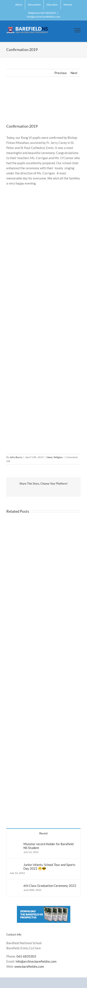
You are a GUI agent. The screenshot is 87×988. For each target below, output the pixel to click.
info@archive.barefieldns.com (43, 16)
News (49, 457)
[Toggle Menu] (78, 30)
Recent (43, 833)
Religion (58, 457)
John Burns (16, 457)
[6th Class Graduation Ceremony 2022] (15, 886)
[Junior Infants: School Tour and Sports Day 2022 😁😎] (15, 865)
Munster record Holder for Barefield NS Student (48, 846)
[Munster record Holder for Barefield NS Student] (15, 844)
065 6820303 (26, 956)
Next (74, 73)
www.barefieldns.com (29, 966)
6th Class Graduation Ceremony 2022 (49, 885)
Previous (60, 73)
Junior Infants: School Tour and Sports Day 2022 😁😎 (49, 866)
